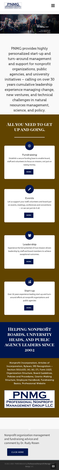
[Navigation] (53, 5)
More (28, 172)
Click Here (17, 452)
